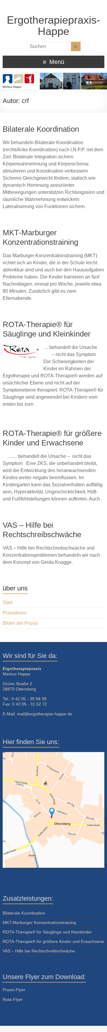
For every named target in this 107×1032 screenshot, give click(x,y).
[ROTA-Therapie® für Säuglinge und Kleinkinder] (21, 347)
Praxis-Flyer (14, 989)
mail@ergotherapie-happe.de (44, 713)
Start (7, 602)
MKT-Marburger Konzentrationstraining (39, 922)
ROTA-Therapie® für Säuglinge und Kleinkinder (47, 932)
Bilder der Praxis (20, 623)
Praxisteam (14, 612)
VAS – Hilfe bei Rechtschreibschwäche (39, 951)
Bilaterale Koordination (41, 129)
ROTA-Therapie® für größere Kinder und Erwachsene (53, 941)
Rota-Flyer (13, 999)
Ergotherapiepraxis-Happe (53, 25)
